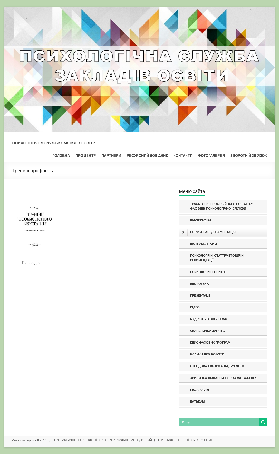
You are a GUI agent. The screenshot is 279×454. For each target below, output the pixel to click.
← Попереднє (29, 262)
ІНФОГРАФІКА (200, 220)
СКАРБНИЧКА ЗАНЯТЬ (207, 331)
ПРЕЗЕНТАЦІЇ (200, 295)
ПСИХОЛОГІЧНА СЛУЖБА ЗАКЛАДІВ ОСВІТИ (53, 142)
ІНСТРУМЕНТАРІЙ (203, 244)
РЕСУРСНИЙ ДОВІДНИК (147, 155)
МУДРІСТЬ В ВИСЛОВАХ (208, 319)
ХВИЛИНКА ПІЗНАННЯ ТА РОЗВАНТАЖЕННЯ (223, 378)
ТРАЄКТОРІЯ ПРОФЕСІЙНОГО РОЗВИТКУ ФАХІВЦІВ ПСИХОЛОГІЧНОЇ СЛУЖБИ (221, 206)
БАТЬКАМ (197, 401)
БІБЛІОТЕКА (199, 283)
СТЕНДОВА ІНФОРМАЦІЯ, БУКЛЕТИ (217, 366)
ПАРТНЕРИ (111, 155)
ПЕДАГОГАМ (199, 389)
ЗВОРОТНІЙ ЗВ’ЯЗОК (248, 155)
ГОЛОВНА (61, 155)
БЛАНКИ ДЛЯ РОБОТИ (207, 354)
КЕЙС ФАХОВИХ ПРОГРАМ (210, 342)
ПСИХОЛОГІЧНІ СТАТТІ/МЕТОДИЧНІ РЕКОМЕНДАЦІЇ (217, 258)
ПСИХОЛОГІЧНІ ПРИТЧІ (208, 272)
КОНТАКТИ (183, 155)
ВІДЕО (195, 307)
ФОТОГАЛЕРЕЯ (211, 155)
